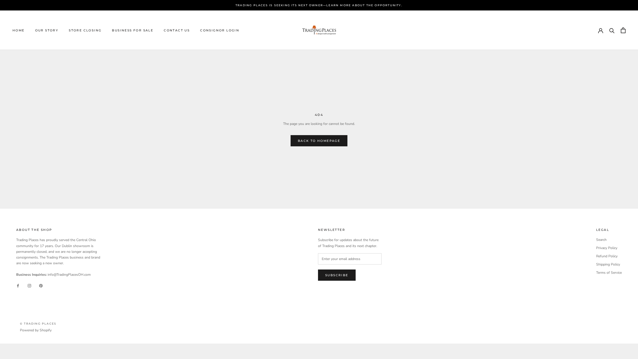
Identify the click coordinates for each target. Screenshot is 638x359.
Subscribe (336, 275)
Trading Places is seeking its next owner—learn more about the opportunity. (319, 5)
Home (18, 30)
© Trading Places (38, 323)
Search (601, 239)
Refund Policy (607, 256)
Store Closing (85, 30)
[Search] (612, 30)
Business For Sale (132, 30)
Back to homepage (319, 141)
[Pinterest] (41, 285)
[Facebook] (18, 285)
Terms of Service (609, 272)
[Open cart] (623, 30)
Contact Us (177, 30)
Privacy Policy (606, 248)
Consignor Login (219, 30)
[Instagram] (29, 285)
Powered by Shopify (36, 330)
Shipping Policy (608, 264)
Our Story (47, 30)
